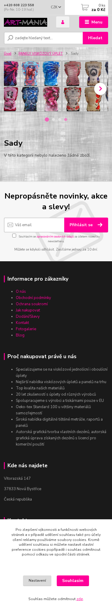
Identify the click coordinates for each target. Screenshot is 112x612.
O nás (21, 291)
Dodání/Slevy (28, 316)
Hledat (95, 38)
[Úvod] (25, 22)
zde (79, 599)
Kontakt (22, 322)
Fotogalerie (26, 329)
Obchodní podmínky (33, 298)
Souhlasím (72, 580)
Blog (20, 335)
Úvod (7, 53)
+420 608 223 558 (19, 5)
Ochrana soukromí (32, 304)
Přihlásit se (82, 225)
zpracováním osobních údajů (55, 236)
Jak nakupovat (28, 310)
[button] (100, 89)
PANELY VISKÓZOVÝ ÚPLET (41, 53)
